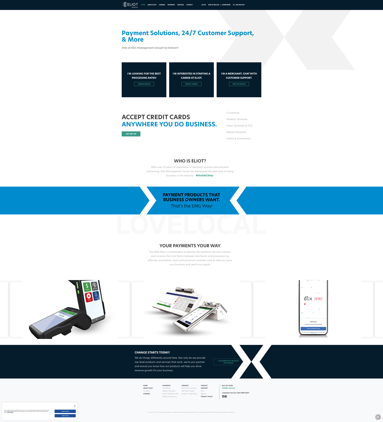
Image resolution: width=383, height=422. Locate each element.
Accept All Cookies (65, 411)
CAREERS (146, 394)
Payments (171, 5)
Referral (203, 394)
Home (143, 5)
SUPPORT (204, 388)
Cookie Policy (10, 412)
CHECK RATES (144, 84)
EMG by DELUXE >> (219, 5)
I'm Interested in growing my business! (228, 362)
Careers (162, 5)
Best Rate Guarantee (189, 388)
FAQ (202, 391)
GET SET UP (131, 134)
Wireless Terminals (168, 391)
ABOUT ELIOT (148, 388)
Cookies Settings (65, 415)
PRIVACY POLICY (207, 396)
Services (180, 5)
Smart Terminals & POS (170, 394)
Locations (146, 391)
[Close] (75, 406)
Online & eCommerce (169, 396)
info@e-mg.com (228, 388)
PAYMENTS (166, 385)
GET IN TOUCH (239, 84)
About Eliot (152, 5)
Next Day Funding (188, 391)
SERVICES (185, 385)
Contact (189, 5)
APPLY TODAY (191, 84)
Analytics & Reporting (189, 394)
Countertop (166, 388)
